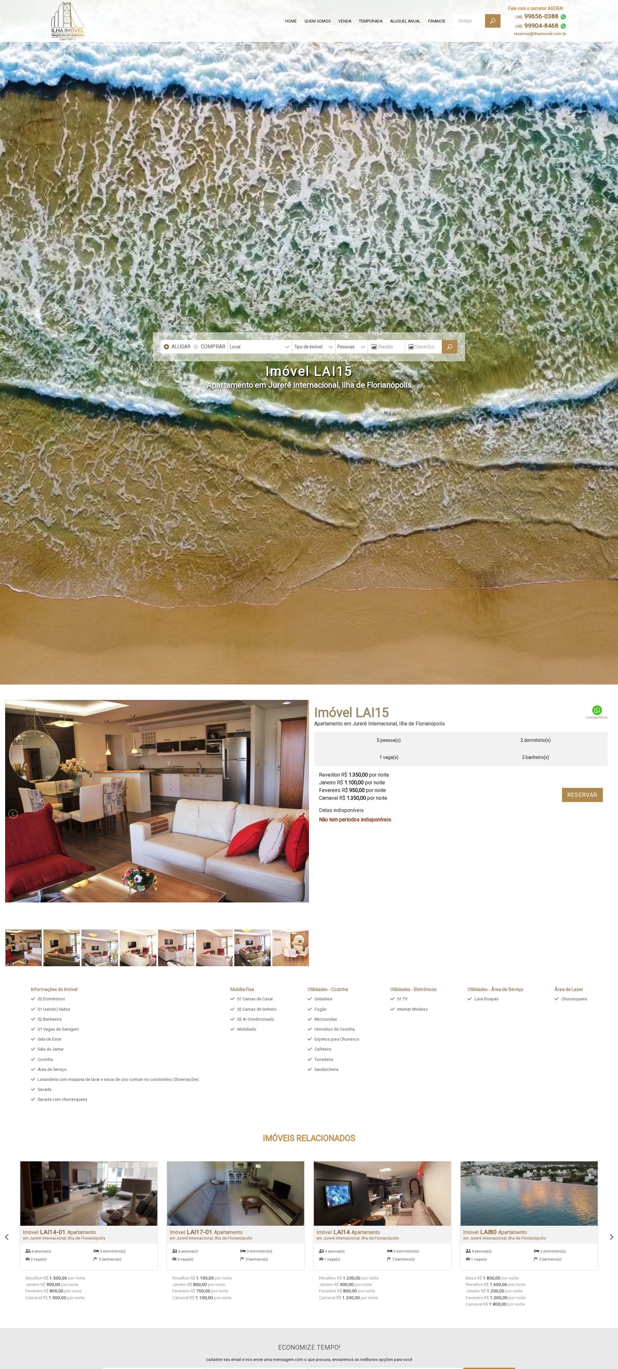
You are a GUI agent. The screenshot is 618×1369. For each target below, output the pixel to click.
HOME (291, 21)
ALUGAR (181, 347)
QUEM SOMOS (317, 21)
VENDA (344, 21)
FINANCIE (436, 21)
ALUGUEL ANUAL (405, 21)
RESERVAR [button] (582, 795)
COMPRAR (213, 347)
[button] (6, 1237)
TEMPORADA (370, 21)
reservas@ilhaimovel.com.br (540, 33)
